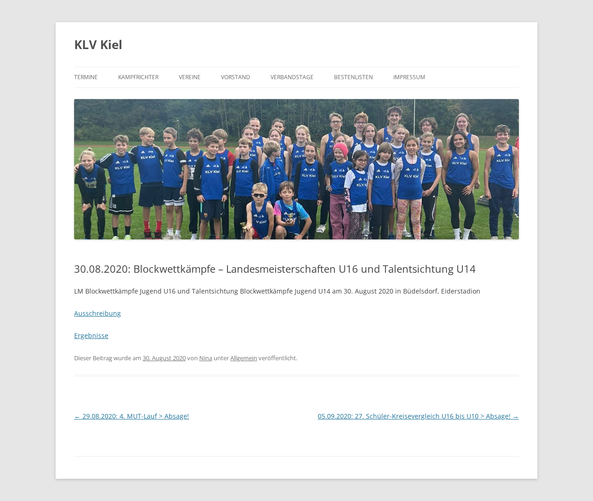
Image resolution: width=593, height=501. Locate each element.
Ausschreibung (97, 313)
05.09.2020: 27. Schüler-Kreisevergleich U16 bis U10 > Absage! (418, 416)
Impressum (409, 77)
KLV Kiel (98, 44)
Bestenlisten (353, 77)
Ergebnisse (91, 335)
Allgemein (243, 358)
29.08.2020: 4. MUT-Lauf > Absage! (131, 416)
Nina (205, 358)
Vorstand (235, 77)
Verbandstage (292, 77)
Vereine (190, 77)
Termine (86, 77)
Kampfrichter (138, 77)
